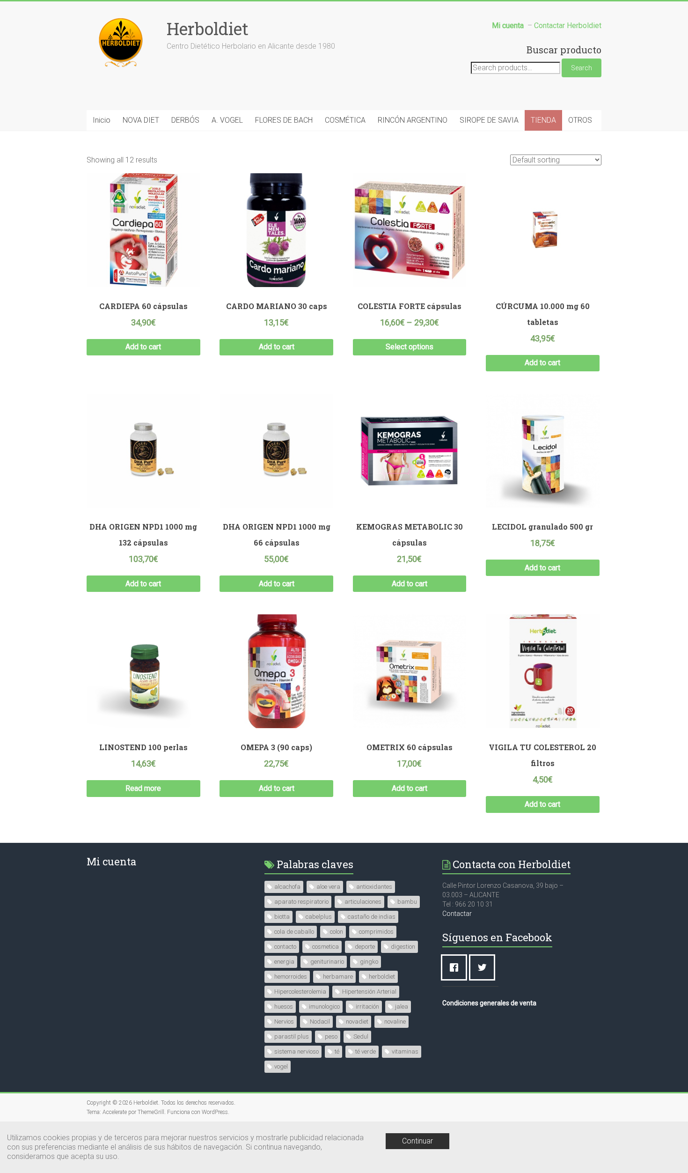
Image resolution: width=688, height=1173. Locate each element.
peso (331, 1036)
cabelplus (319, 916)
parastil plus (291, 1036)
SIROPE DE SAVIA (489, 120)
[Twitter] (484, 967)
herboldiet (382, 976)
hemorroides (290, 976)
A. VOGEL (227, 120)
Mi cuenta (111, 861)
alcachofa (287, 886)
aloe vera (328, 886)
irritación (367, 1006)
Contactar (457, 913)
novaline (395, 1021)
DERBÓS (185, 120)
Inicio (101, 120)
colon (336, 931)
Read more (143, 788)
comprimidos (376, 931)
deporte (365, 946)
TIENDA (543, 120)
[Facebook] (456, 967)
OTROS (580, 120)
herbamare (338, 976)
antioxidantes (374, 886)
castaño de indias (371, 916)
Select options (409, 346)
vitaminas (405, 1051)
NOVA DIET (141, 120)
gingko (369, 961)
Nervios (284, 1021)
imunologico (324, 1006)
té (337, 1051)
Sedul (360, 1036)
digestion (403, 946)
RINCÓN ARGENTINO (412, 120)
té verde (365, 1051)
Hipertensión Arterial (369, 991)
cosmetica (325, 946)
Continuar (417, 1140)
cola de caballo (294, 931)
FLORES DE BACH (284, 120)
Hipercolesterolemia (300, 991)
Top (666, 1151)
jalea (401, 1006)
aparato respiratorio (301, 901)
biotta (282, 916)
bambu (407, 901)
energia (284, 961)
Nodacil (320, 1021)
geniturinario (327, 961)
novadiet (357, 1021)
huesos (283, 1006)
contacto (285, 946)
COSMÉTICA (345, 120)
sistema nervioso (296, 1051)
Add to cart (143, 346)
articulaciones (362, 901)
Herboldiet (208, 28)
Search (581, 68)
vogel (281, 1066)
